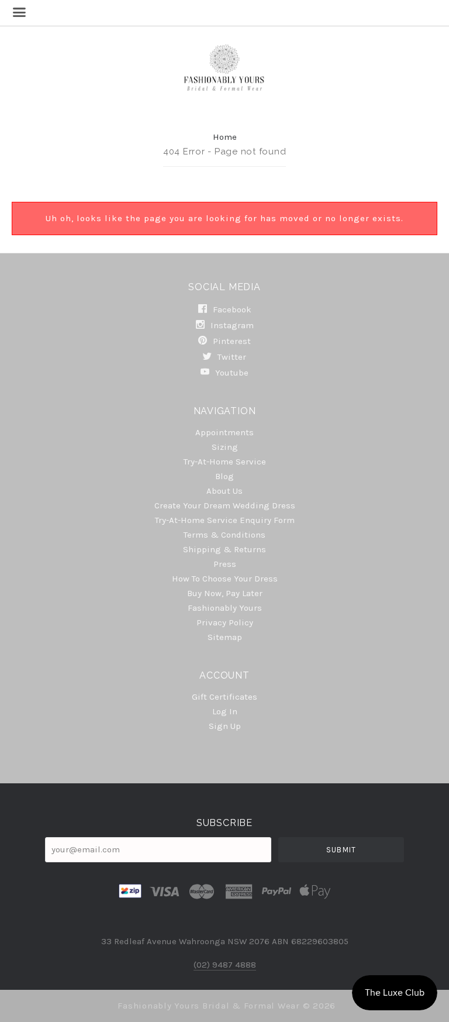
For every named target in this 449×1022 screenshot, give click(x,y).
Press (224, 564)
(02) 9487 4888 (225, 964)
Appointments (224, 432)
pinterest (230, 341)
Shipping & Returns (224, 549)
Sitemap (225, 637)
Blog (224, 476)
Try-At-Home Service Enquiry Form (225, 520)
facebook (230, 309)
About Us (224, 491)
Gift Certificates (224, 696)
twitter (230, 357)
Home (225, 137)
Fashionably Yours (225, 608)
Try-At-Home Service (225, 461)
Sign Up (225, 726)
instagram (231, 325)
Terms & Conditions (224, 534)
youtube (230, 372)
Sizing (225, 447)
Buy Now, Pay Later (225, 593)
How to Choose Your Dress (225, 578)
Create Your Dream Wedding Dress (224, 505)
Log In (224, 711)
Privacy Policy (224, 622)
